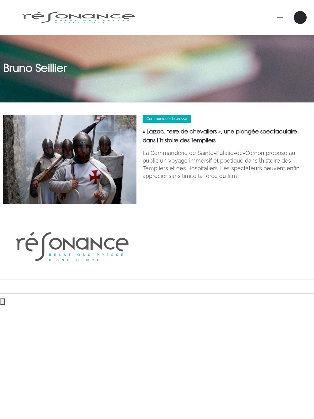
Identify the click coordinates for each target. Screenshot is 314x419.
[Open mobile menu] (283, 17)
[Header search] (300, 17)
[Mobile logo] (72, 275)
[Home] (78, 26)
